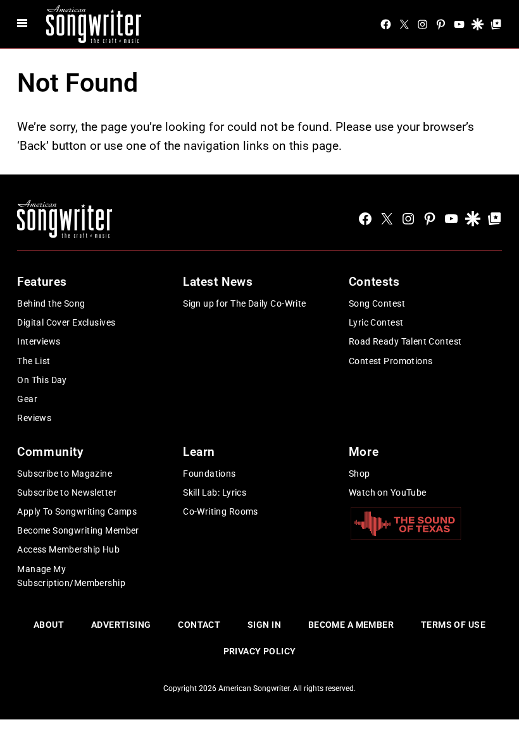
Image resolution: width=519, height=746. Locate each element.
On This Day (42, 380)
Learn (199, 451)
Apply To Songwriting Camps (77, 511)
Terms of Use (453, 625)
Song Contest (377, 303)
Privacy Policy (259, 651)
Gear (27, 399)
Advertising (121, 625)
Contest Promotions (391, 361)
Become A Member (351, 625)
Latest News (218, 281)
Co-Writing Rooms (220, 511)
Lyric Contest (376, 322)
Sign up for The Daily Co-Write (244, 303)
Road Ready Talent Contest (405, 341)
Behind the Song (51, 303)
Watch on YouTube (388, 492)
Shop (359, 473)
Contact (199, 625)
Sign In (264, 625)
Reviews (34, 418)
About (49, 625)
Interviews (38, 341)
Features (42, 281)
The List (33, 361)
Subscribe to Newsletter (66, 492)
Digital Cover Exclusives (66, 322)
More (363, 451)
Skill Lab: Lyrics (214, 492)
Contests (374, 281)
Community (50, 451)
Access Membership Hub (68, 549)
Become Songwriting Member (78, 530)
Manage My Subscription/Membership (71, 576)
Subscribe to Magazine (64, 473)
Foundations (209, 473)
